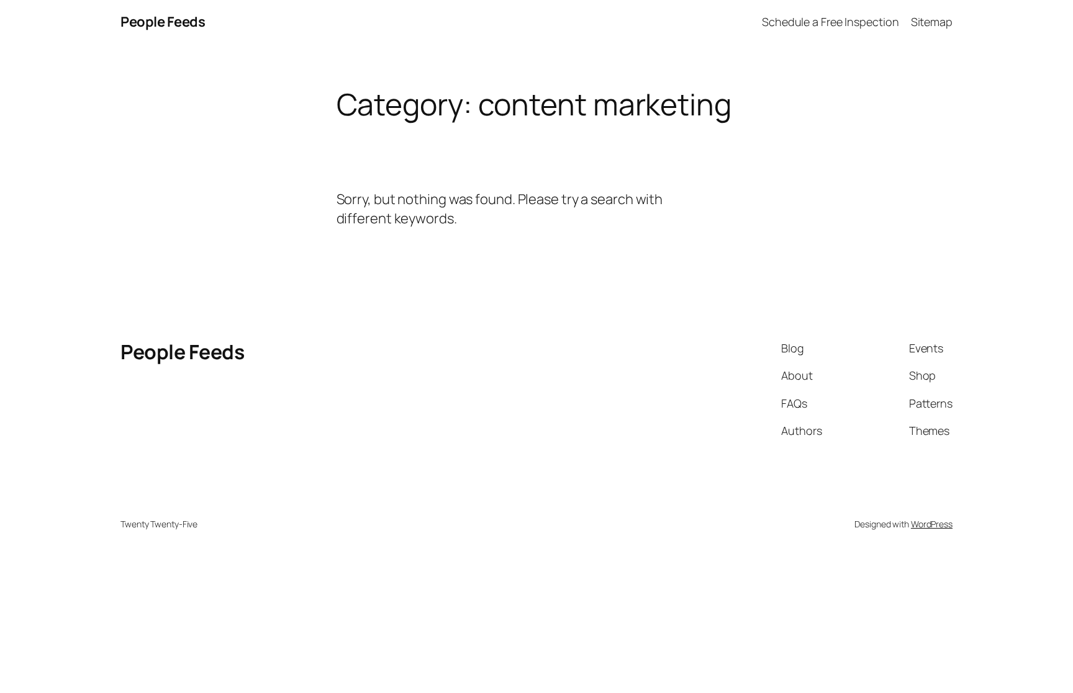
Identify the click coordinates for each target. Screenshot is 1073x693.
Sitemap (932, 21)
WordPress (932, 524)
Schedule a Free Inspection (830, 21)
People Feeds (162, 21)
